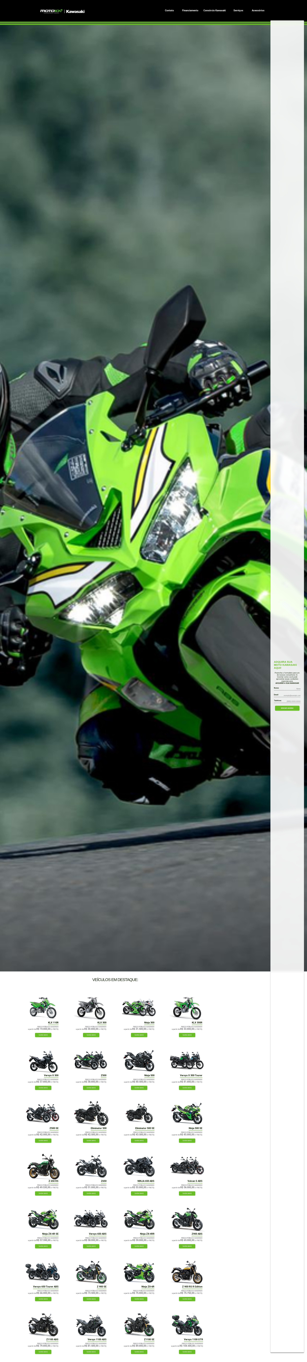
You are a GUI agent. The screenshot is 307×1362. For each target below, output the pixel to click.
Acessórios (258, 10)
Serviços (238, 10)
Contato (169, 10)
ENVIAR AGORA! (287, 708)
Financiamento (190, 10)
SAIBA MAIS (43, 1035)
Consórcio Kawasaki (214, 10)
